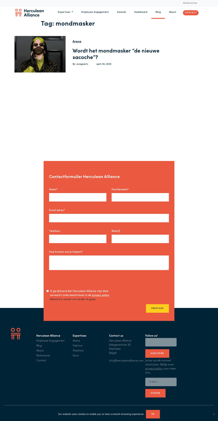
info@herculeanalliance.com (126, 360)
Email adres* (57, 210)
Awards (121, 12)
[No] (213, 414)
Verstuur (157, 308)
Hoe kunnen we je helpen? (66, 252)
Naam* (53, 189)
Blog (158, 12)
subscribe (157, 353)
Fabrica (77, 345)
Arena (77, 41)
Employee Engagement (95, 12)
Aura (76, 355)
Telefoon (54, 231)
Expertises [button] (64, 12)
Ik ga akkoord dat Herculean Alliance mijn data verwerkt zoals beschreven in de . (80, 293)
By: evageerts (80, 64)
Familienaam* (120, 189)
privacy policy (100, 295)
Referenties (190, 3)
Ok (153, 414)
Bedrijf (116, 231)
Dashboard (140, 12)
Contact (191, 13)
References (43, 355)
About (172, 12)
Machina (78, 350)
